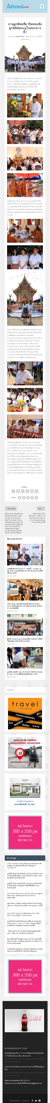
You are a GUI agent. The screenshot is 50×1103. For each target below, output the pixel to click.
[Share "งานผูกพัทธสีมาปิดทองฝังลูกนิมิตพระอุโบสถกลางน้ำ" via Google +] (22, 491)
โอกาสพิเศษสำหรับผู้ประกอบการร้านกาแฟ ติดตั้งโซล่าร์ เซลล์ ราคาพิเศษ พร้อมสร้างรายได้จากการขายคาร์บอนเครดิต (25, 941)
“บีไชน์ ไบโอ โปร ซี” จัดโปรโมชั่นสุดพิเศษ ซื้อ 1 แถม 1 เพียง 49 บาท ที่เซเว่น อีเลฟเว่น (24, 932)
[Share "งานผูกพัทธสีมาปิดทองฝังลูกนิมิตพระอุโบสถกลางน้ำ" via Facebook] (13, 491)
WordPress (40, 1097)
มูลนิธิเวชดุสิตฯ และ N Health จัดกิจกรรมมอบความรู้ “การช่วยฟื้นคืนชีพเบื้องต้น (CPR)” (25, 673)
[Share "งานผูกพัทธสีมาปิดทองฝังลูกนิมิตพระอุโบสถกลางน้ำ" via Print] (36, 491)
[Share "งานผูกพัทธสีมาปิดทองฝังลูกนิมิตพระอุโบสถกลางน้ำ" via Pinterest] (27, 491)
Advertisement (15, 1101)
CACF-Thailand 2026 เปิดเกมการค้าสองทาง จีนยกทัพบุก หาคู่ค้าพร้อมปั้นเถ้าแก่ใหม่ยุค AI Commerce (24, 865)
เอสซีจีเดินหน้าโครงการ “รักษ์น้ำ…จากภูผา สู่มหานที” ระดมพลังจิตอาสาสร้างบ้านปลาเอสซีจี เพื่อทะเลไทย (25, 571)
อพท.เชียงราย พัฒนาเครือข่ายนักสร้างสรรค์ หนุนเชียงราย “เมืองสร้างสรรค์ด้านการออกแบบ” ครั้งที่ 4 (24, 905)
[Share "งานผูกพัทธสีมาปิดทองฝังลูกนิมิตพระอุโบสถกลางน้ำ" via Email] (32, 491)
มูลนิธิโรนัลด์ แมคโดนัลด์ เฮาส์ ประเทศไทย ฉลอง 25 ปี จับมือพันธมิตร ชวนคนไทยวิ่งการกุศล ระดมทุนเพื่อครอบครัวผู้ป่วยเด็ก (25, 875)
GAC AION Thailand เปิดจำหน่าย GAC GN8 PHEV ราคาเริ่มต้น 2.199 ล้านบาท (23, 914)
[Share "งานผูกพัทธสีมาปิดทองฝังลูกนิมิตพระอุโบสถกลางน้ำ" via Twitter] (18, 491)
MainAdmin (20, 36)
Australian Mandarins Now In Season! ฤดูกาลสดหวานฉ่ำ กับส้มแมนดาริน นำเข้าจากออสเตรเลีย (25, 895)
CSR (39, 36)
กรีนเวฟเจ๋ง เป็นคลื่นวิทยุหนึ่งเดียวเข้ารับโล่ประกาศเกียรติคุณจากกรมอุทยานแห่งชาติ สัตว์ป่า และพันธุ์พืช (24, 606)
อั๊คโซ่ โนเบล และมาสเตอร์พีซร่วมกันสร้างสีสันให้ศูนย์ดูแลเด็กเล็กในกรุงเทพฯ (25, 640)
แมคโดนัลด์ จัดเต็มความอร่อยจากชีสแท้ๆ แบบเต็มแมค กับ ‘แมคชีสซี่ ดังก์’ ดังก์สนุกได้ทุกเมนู (25, 950)
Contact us (25, 1101)
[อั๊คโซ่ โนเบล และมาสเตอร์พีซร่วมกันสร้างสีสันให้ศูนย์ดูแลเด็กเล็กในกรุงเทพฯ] (25, 625)
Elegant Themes (21, 1097)
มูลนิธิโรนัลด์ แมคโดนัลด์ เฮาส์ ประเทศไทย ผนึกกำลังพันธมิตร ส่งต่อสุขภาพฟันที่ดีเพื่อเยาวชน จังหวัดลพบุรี (24, 885)
